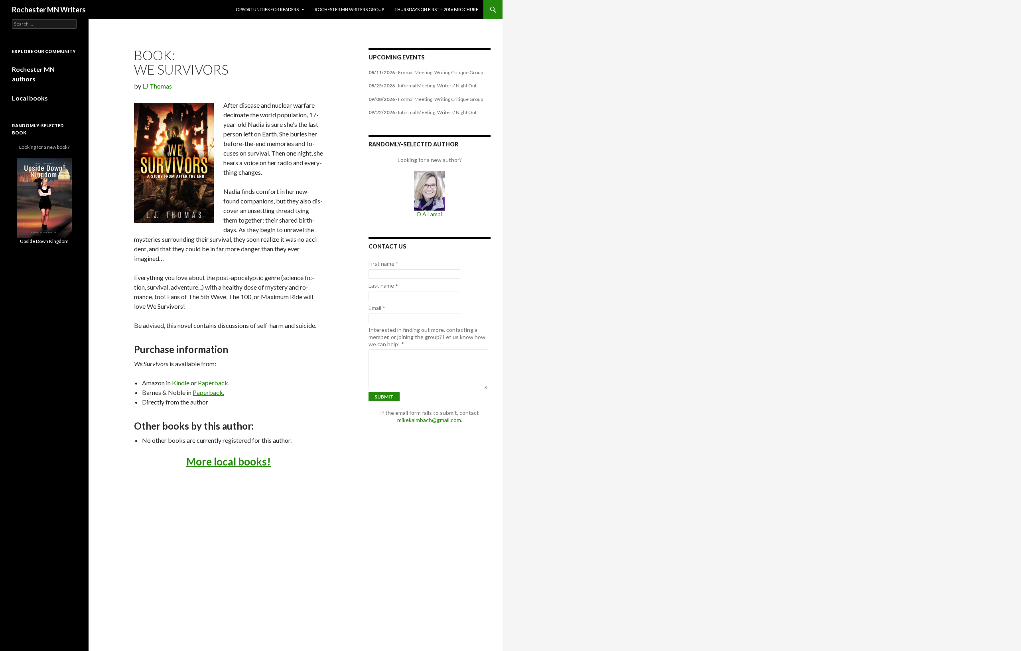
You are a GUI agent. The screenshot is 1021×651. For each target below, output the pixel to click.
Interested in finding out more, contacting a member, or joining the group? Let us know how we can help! (427, 336)
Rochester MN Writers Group (349, 9)
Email (377, 308)
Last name (383, 285)
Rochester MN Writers (49, 9)
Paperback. (213, 383)
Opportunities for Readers (267, 9)
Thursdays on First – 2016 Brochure (436, 9)
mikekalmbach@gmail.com (429, 419)
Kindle (180, 383)
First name (383, 263)
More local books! (228, 461)
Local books (30, 98)
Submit (384, 397)
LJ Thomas (157, 86)
